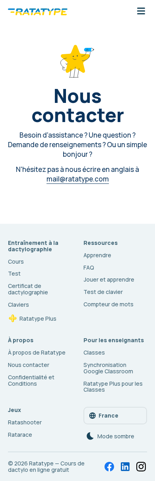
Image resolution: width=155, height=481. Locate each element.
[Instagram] (141, 467)
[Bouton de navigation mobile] (141, 12)
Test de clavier (103, 292)
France (108, 415)
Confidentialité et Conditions (31, 380)
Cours (16, 261)
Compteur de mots (108, 304)
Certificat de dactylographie (28, 289)
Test (14, 273)
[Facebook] (109, 467)
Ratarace (20, 434)
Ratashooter (25, 422)
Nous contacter (28, 365)
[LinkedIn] (125, 467)
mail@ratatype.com (77, 178)
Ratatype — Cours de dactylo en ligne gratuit (46, 466)
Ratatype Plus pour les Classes (113, 387)
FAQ (88, 267)
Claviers (18, 304)
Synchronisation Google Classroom (108, 368)
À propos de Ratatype (37, 352)
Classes (94, 352)
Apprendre (97, 255)
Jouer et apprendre (108, 279)
